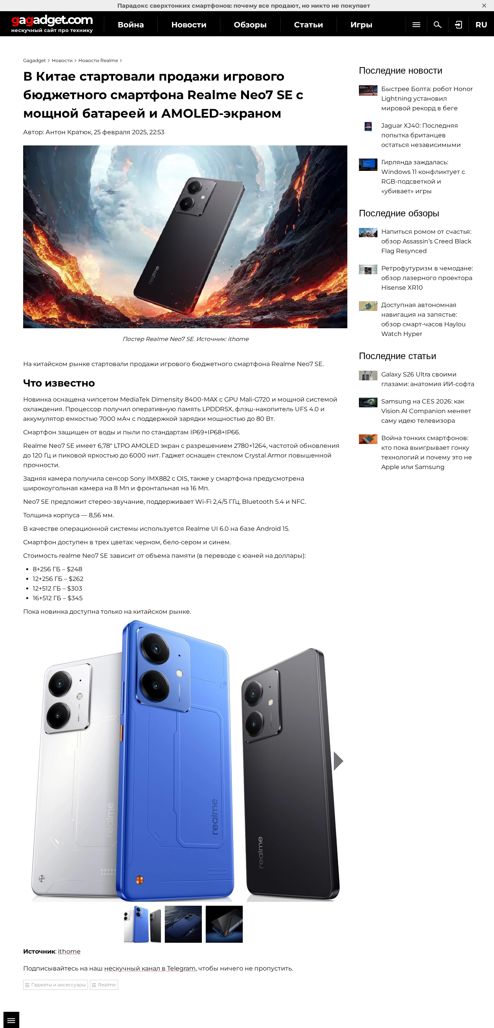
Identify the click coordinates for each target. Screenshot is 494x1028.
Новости (188, 24)
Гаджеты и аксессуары (58, 984)
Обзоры (250, 24)
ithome (69, 951)
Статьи (308, 24)
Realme (107, 984)
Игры (361, 24)
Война (131, 24)
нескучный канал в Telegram (150, 968)
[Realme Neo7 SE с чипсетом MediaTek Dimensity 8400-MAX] (185, 761)
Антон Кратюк (68, 132)
